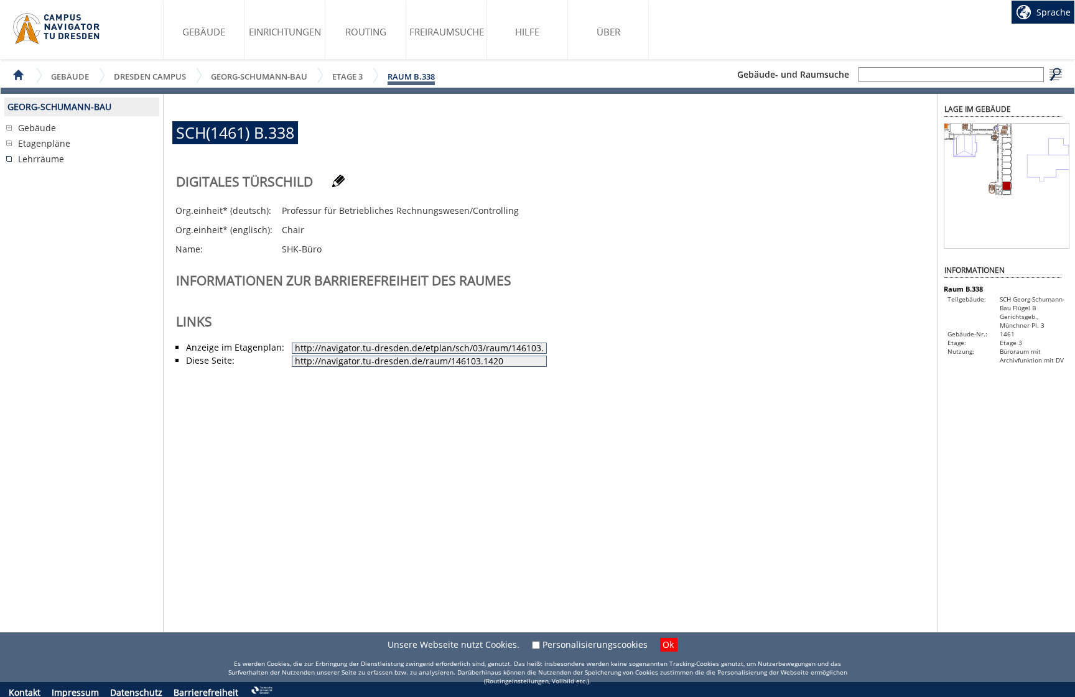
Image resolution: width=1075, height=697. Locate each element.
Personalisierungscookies (595, 644)
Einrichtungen (285, 31)
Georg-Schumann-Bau (259, 76)
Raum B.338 (411, 76)
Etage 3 (347, 76)
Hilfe (527, 31)
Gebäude (203, 31)
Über (608, 31)
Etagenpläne (44, 143)
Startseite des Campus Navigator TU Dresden (57, 28)
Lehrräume (41, 159)
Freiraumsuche (446, 31)
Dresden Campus (150, 76)
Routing (365, 31)
